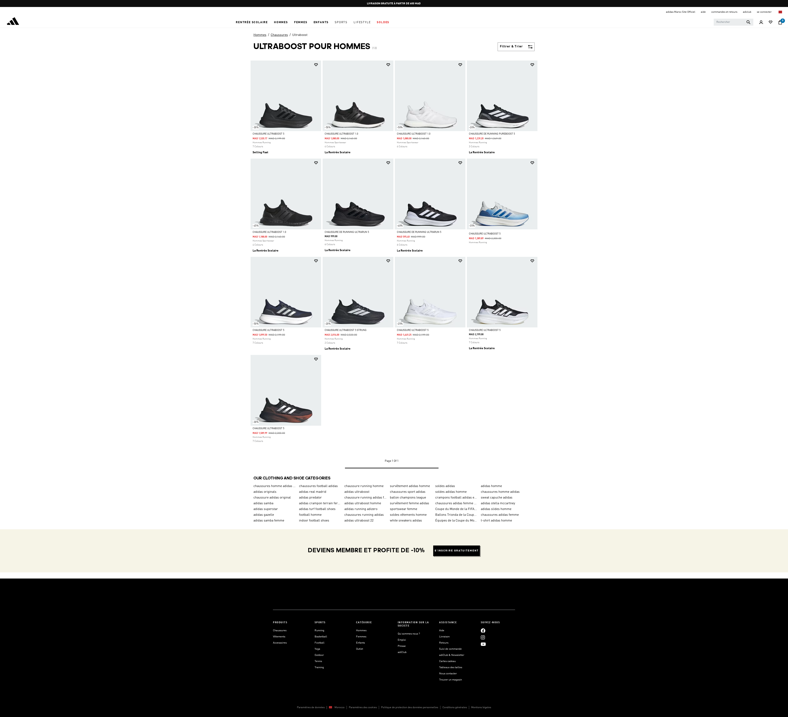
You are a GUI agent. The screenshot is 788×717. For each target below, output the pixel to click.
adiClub (402, 652)
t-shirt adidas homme (496, 520)
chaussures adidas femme (500, 515)
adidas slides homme (496, 509)
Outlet (359, 649)
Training (319, 667)
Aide (441, 630)
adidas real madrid (312, 492)
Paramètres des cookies (363, 707)
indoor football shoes (314, 520)
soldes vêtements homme (408, 515)
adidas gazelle (263, 515)
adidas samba (263, 503)
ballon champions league (408, 497)
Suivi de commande (450, 649)
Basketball (321, 636)
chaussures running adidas (364, 515)
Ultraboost (299, 35)
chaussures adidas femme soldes (456, 503)
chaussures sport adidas (407, 492)
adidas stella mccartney (498, 503)
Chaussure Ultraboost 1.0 (341, 134)
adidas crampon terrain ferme (320, 503)
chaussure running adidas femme (365, 497)
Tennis (318, 661)
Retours (443, 643)
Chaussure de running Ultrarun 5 (347, 232)
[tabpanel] (394, 268)
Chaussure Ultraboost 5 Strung (346, 330)
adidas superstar (265, 509)
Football (319, 643)
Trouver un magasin (450, 679)
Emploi (402, 640)
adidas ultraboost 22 (358, 520)
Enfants (360, 643)
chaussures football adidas (318, 486)
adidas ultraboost (356, 492)
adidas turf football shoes (317, 509)
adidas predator (310, 497)
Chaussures (279, 35)
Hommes (259, 35)
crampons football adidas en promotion (456, 497)
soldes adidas (445, 486)
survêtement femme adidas (409, 503)
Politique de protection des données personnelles (409, 707)
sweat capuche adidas (496, 497)
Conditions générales (454, 707)
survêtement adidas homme (410, 486)
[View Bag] (780, 22)
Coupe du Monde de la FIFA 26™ (456, 509)
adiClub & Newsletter (451, 655)
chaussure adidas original (272, 497)
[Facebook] (483, 630)
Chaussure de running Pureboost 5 (492, 134)
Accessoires (280, 643)
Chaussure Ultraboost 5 (268, 134)
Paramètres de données (311, 707)
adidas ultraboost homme (362, 503)
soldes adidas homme (451, 492)
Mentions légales (481, 707)
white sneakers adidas (406, 520)
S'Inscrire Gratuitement (457, 550)
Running (319, 630)
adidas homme (491, 486)
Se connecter (764, 12)
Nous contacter (448, 673)
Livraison (444, 636)
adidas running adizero (360, 509)
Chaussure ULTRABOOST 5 (485, 234)
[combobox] (733, 22)
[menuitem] (252, 22)
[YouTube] (483, 644)
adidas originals (264, 492)
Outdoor (319, 655)
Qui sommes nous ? (409, 633)
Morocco (339, 707)
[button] (252, 22)
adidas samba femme (268, 520)
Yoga (317, 649)
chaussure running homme (364, 486)
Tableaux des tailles (450, 667)
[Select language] (780, 12)
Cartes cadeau (447, 661)
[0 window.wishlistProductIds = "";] (770, 22)
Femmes (361, 636)
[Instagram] (483, 637)
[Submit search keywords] (748, 22)
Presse (402, 646)
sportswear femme (403, 509)
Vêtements (279, 636)
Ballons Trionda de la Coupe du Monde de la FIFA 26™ (456, 515)
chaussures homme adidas (500, 492)
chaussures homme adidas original (274, 486)
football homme (310, 515)
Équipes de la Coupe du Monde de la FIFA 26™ (456, 520)
